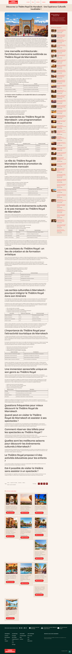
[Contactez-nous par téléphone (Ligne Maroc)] (42, 628)
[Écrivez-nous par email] (58, 628)
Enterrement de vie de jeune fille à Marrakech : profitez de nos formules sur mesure (61, 61)
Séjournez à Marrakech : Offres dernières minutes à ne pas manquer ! (40, 531)
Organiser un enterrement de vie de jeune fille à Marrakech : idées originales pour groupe (61, 81)
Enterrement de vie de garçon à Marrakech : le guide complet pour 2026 (61, 121)
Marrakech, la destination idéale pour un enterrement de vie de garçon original (61, 164)
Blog (33, 2)
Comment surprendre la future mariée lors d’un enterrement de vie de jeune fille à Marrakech (61, 51)
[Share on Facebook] (39, 484)
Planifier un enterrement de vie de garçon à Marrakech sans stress (61, 56)
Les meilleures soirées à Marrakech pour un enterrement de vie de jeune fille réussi (61, 40)
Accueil (28, 2)
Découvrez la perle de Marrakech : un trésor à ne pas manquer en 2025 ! (40, 577)
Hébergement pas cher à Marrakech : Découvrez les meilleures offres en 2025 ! (11, 507)
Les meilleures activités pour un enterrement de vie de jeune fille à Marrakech (61, 190)
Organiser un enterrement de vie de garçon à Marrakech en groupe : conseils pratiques (61, 35)
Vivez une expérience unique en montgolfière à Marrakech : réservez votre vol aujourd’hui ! (25, 508)
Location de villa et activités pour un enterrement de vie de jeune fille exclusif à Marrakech (61, 71)
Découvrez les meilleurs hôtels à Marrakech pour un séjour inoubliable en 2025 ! (11, 577)
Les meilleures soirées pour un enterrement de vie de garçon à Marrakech (61, 143)
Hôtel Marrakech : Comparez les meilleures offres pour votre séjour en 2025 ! (25, 531)
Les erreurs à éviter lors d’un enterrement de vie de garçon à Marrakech (61, 46)
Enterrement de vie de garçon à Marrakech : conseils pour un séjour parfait (61, 185)
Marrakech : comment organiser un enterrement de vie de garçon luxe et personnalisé (61, 96)
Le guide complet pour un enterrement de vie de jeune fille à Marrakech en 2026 (61, 91)
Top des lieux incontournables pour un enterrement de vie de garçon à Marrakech (61, 175)
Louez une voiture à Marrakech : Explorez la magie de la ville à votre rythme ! (61, 225)
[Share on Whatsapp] (47, 484)
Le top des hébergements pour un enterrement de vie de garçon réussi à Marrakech (61, 76)
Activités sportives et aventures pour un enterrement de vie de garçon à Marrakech (61, 111)
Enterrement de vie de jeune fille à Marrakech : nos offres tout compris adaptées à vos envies (61, 106)
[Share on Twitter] (42, 484)
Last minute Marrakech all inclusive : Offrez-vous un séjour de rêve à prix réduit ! (11, 613)
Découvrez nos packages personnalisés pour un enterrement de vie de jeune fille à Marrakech (61, 158)
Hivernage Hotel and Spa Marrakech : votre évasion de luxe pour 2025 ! (61, 231)
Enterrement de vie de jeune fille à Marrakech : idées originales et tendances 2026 (61, 180)
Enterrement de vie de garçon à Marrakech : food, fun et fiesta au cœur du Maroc (61, 66)
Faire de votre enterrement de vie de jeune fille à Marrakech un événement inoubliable (61, 30)
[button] (10, 513)
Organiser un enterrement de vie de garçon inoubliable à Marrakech (61, 215)
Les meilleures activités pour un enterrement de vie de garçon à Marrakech (61, 195)
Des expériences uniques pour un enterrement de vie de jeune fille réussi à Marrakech (61, 116)
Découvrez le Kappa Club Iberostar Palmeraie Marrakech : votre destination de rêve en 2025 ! (25, 578)
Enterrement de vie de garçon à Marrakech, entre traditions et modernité (61, 86)
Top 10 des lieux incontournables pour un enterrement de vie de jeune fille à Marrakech (61, 137)
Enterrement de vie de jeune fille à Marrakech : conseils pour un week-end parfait (61, 153)
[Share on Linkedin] (44, 484)
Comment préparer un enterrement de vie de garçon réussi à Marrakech (61, 210)
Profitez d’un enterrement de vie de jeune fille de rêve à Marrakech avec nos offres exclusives (61, 169)
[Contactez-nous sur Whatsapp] (30, 628)
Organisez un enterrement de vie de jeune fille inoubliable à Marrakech (61, 205)
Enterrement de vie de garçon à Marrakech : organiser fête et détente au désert (61, 148)
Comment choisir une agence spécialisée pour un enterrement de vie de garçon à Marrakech (61, 131)
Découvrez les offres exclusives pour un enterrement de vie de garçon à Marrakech (61, 101)
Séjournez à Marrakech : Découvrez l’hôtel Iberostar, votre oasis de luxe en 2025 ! (40, 553)
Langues (43, 2)
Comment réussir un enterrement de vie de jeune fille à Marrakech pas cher (61, 200)
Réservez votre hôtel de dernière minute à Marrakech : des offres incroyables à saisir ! (11, 531)
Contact (38, 2)
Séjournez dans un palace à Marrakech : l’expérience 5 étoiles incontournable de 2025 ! (40, 508)
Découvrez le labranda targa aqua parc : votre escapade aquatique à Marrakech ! (40, 589)
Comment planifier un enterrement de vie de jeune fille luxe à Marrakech (61, 126)
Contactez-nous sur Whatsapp (35, 628)
